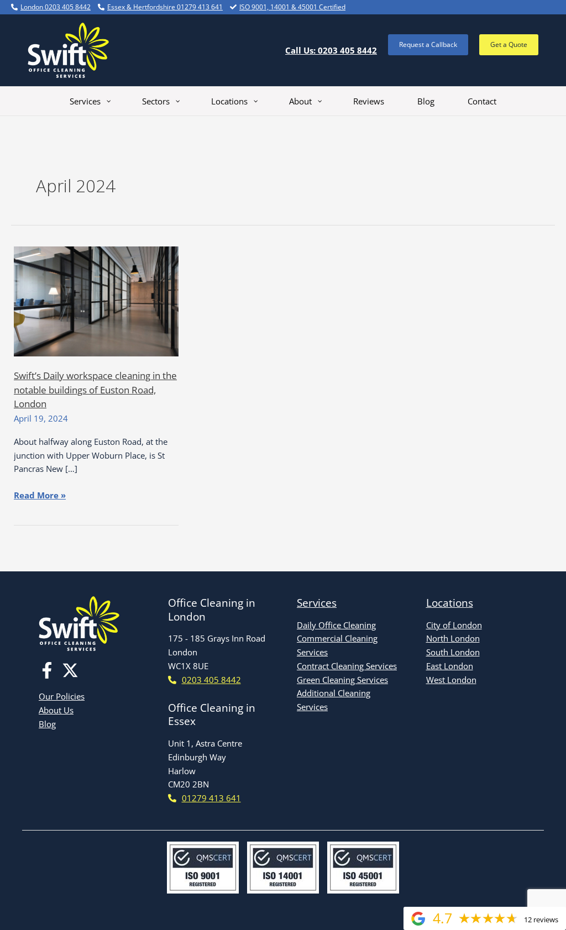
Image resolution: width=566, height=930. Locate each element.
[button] (428, 44)
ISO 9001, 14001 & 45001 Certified (292, 7)
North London (453, 638)
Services (317, 603)
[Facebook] (47, 670)
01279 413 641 (211, 797)
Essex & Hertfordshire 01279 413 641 (165, 7)
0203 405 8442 (211, 679)
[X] (70, 670)
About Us (56, 710)
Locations (449, 603)
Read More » (40, 495)
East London (449, 665)
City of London (454, 624)
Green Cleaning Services (342, 679)
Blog (47, 723)
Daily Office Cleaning (336, 624)
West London (451, 679)
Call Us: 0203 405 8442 (331, 50)
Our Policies (62, 696)
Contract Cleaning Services (347, 665)
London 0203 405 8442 (55, 7)
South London (453, 652)
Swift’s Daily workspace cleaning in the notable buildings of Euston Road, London (95, 389)
